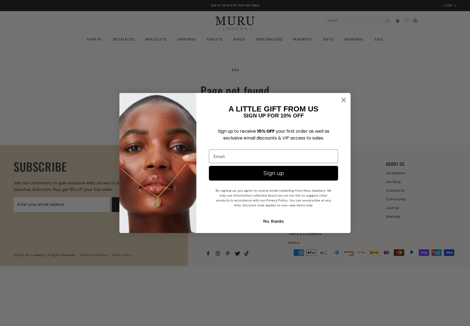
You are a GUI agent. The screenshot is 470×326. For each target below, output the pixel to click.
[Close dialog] (343, 100)
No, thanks (273, 221)
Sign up (273, 173)
